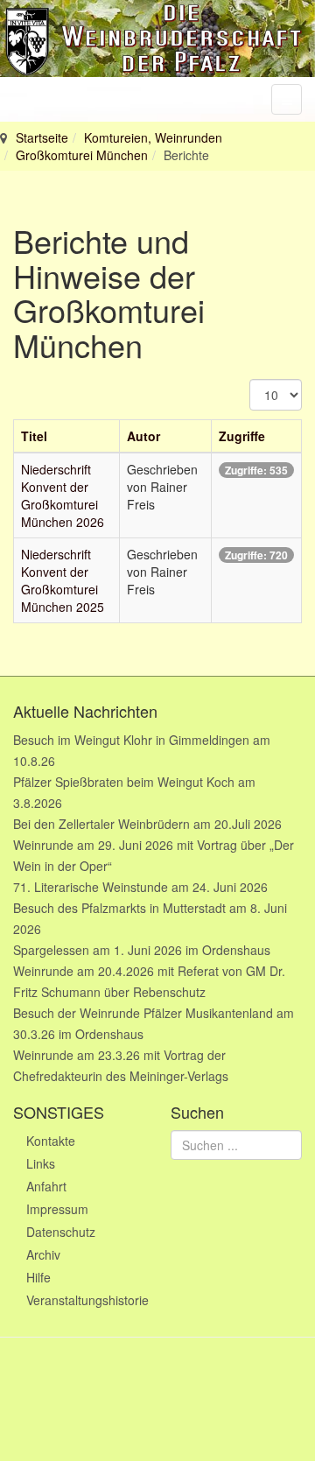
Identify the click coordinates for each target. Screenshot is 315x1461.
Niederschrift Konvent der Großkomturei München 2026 (62, 495)
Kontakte (50, 1140)
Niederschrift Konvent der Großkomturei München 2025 (62, 580)
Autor (143, 436)
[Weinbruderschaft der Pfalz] (157, 38)
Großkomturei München (82, 155)
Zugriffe (242, 436)
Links (40, 1163)
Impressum (57, 1209)
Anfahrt (46, 1186)
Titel (34, 436)
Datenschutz (60, 1231)
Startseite (42, 137)
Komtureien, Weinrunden (153, 137)
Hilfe (38, 1277)
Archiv (43, 1254)
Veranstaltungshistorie (85, 1300)
